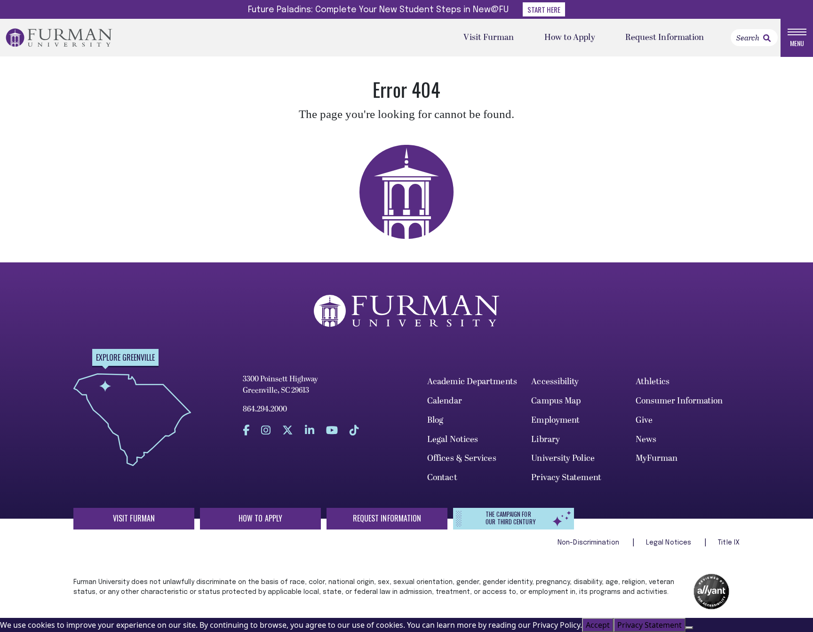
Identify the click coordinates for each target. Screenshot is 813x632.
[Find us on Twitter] (287, 430)
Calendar (444, 401)
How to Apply (569, 37)
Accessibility (555, 381)
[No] (689, 627)
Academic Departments (472, 381)
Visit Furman (488, 37)
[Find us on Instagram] (266, 430)
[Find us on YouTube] (332, 430)
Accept (598, 625)
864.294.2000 (265, 409)
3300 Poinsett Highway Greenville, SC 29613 (280, 384)
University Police (563, 458)
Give (644, 420)
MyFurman (657, 458)
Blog (435, 420)
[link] (767, 38)
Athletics (653, 381)
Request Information (664, 37)
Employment (555, 420)
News (646, 439)
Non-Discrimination (589, 542)
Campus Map (556, 401)
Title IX (729, 542)
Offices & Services (461, 458)
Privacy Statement (566, 477)
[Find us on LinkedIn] (309, 430)
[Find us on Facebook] (246, 430)
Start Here (543, 9)
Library (545, 439)
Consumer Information (679, 401)
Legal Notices (452, 439)
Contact (442, 477)
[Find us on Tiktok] (354, 430)
